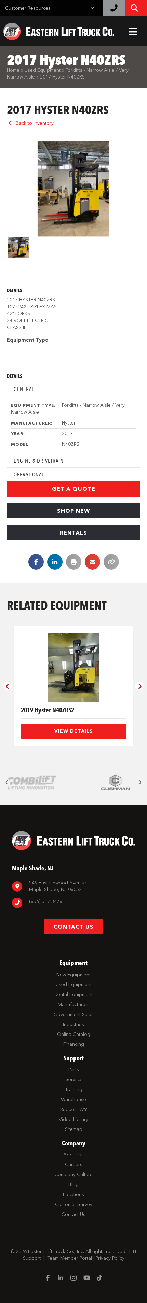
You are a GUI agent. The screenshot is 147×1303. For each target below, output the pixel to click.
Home (13, 70)
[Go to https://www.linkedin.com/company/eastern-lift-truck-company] (60, 1278)
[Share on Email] (92, 562)
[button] (73, 489)
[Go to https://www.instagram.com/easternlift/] (73, 1278)
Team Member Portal (69, 1258)
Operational (29, 474)
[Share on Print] (73, 562)
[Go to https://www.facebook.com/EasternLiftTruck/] (47, 1278)
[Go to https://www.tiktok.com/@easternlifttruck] (99, 1278)
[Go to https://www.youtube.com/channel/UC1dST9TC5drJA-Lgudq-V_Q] (86, 1278)
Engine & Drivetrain (39, 460)
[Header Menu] (133, 31)
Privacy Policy (110, 1258)
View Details (73, 731)
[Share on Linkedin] (55, 562)
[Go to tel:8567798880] (73, 903)
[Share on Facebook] (36, 562)
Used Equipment (43, 70)
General (24, 389)
